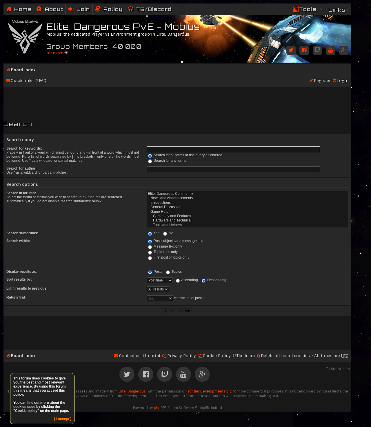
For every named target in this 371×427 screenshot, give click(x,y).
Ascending (189, 280)
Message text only (167, 246)
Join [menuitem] (83, 9)
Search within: (18, 241)
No (170, 233)
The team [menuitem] (246, 355)
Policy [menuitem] (113, 9)
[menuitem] (50, 9)
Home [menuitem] (22, 9)
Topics (176, 272)
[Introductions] (247, 203)
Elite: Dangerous (132, 391)
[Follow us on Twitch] (317, 51)
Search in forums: (21, 193)
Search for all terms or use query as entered (187, 155)
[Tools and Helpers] (247, 225)
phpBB (159, 408)
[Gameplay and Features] (247, 216)
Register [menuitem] (322, 80)
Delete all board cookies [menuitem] (285, 355)
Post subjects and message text (178, 241)
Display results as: (21, 272)
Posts (157, 272)
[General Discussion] (247, 207)
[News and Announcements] (247, 198)
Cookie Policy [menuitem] (217, 355)
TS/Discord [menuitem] (154, 9)
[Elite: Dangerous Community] (247, 194)
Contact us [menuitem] (130, 355)
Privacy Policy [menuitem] (181, 355)
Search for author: (21, 168)
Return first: (16, 297)
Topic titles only (165, 252)
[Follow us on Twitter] (291, 51)
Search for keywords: (24, 148)
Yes (156, 233)
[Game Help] (247, 212)
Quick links (22, 80)
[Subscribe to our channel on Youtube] (330, 51)
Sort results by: (19, 279)
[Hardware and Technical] (247, 220)
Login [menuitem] (342, 80)
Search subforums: (22, 233)
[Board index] (25, 36)
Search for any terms (169, 161)
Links (336, 10)
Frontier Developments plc (208, 391)
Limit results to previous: (27, 288)
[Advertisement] (177, 101)
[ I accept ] (62, 419)
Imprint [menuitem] (152, 355)
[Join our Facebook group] (304, 51)
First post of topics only (171, 257)
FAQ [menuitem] (42, 80)
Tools (308, 9)
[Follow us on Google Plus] (343, 51)
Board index (23, 69)
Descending (216, 280)
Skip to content (56, 53)
